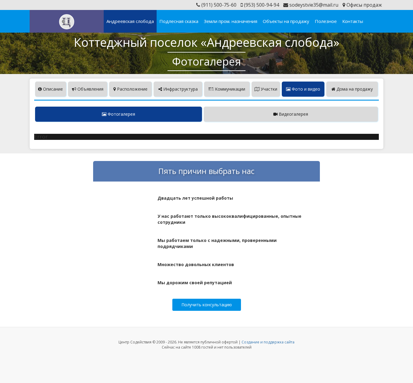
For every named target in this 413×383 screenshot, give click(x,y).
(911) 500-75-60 (218, 5)
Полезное (326, 21)
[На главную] (67, 21)
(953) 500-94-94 (261, 5)
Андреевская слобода (130, 21)
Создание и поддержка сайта (268, 342)
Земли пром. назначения (230, 21)
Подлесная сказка (178, 21)
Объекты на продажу (286, 21)
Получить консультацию (206, 304)
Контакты (352, 21)
